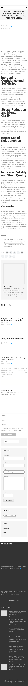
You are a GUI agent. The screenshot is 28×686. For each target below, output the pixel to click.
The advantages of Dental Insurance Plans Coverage (13, 591)
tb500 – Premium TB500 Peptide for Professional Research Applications (16, 658)
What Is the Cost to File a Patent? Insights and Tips (20, 370)
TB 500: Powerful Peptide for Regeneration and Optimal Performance (17, 666)
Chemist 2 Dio (15, 680)
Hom (5, 532)
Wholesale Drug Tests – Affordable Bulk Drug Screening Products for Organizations (16, 649)
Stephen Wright (6, 27)
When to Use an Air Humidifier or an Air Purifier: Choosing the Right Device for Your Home (7, 372)
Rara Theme (14, 681)
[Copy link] (13, 256)
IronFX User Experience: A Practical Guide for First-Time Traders (18, 621)
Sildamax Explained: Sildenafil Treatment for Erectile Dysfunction (17, 612)
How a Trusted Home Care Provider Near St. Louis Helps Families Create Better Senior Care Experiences (18, 639)
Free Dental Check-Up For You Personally (13, 566)
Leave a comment (6, 28)
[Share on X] (10, 252)
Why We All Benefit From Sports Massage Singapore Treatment (13, 358)
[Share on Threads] (10, 256)
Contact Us (6, 528)
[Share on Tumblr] (6, 256)
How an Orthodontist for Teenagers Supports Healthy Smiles (17, 629)
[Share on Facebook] (7, 252)
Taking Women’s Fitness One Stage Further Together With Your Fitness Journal (14, 319)
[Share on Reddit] (2, 256)
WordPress (14, 683)
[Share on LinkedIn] (14, 252)
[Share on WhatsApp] (18, 252)
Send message (8, 500)
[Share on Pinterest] (22, 252)
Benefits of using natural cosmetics (13, 243)
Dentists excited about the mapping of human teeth (12, 339)
